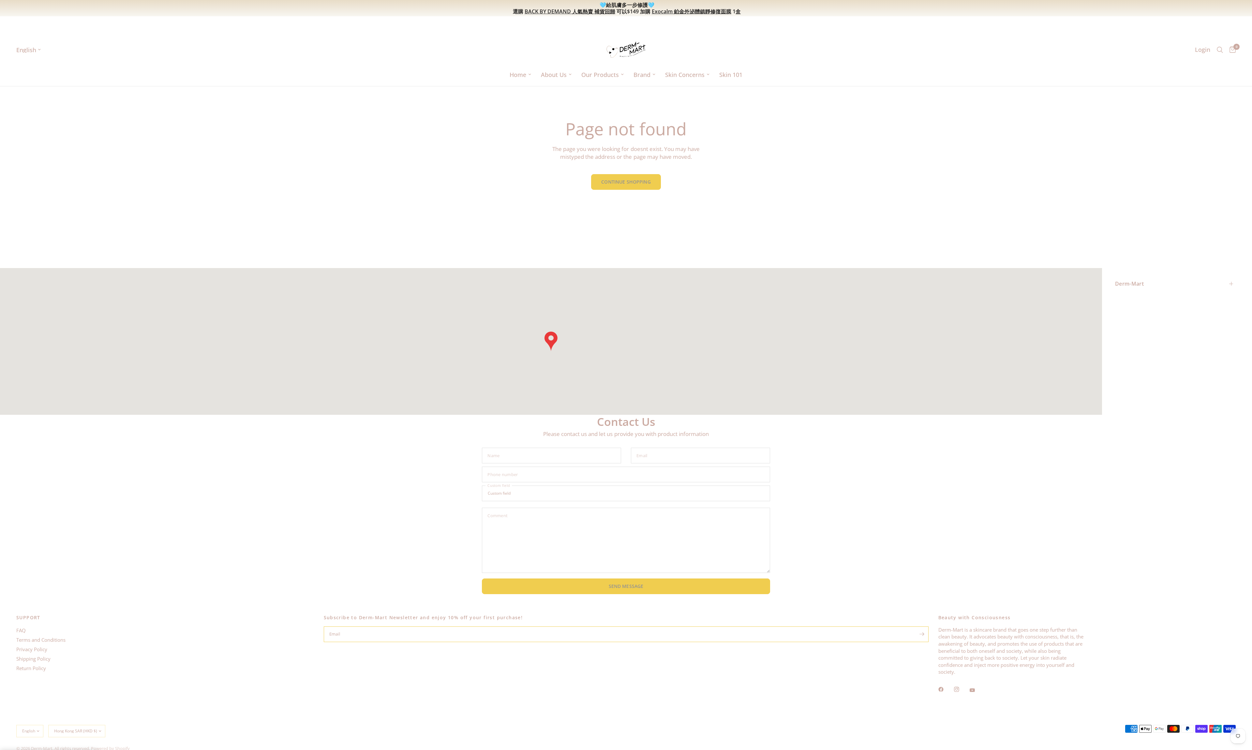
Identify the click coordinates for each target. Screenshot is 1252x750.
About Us (554, 75)
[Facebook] (945, 689)
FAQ (21, 630)
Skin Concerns (685, 75)
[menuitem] (520, 75)
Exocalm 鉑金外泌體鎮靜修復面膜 (691, 11)
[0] (1231, 50)
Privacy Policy (31, 649)
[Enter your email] (922, 634)
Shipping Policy (33, 658)
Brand (641, 75)
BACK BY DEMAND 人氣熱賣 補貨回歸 (570, 11)
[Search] (1220, 50)
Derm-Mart (1129, 283)
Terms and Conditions (41, 640)
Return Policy (31, 668)
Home (518, 75)
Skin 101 (730, 75)
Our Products (600, 75)
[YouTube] (977, 690)
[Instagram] (961, 689)
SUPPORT (28, 617)
